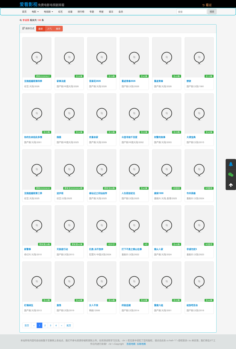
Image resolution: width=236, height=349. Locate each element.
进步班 (60, 193)
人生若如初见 (128, 193)
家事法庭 (61, 81)
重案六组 (158, 305)
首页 (24, 11)
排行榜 (81, 11)
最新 (40, 28)
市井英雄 (191, 193)
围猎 (59, 137)
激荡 (59, 305)
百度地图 (130, 343)
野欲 (189, 81)
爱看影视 (28, 4)
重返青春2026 (128, 81)
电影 (34, 11)
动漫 (70, 11)
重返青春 (158, 81)
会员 (121, 11)
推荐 (58, 28)
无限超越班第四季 (33, 81)
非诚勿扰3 (192, 249)
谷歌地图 (141, 343)
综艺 (60, 11)
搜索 (212, 11)
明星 (101, 11)
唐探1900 (158, 193)
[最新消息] (231, 164)
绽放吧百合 (192, 305)
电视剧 (47, 11)
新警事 (27, 249)
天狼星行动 (62, 249)
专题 (91, 11)
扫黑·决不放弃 (96, 249)
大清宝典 (191, 137)
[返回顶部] (231, 185)
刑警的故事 (159, 137)
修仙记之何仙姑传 (98, 193)
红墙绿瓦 (28, 305)
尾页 (69, 325)
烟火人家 (158, 249)
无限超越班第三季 (33, 193)
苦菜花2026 (95, 81)
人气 (49, 28)
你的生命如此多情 (33, 137)
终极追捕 (126, 305)
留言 (111, 11)
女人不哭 (93, 305)
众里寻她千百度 (129, 137)
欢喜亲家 (93, 137)
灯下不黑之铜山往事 (132, 249)
